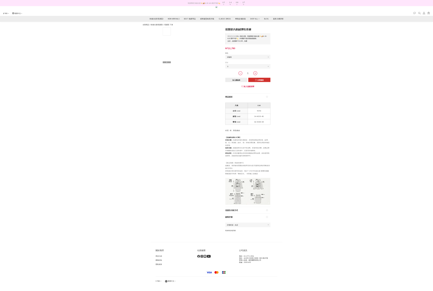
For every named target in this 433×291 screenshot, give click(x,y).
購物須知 (159, 260)
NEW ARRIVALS (174, 19)
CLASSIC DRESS (225, 19)
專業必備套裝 (240, 19)
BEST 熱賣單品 (190, 19)
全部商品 (146, 25)
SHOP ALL (254, 19)
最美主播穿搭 (278, 19)
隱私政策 (159, 264)
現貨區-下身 (168, 25)
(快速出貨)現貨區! (156, 19)
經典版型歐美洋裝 (207, 19)
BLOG (266, 19)
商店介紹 (159, 256)
